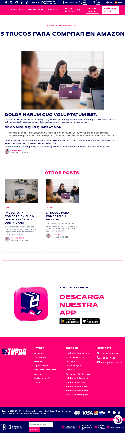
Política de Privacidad (77, 378)
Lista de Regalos (74, 366)
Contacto (38, 382)
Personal (54, 10)
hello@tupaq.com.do (109, 362)
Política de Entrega (75, 382)
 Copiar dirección (69, 427)
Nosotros (17, 10)
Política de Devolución (77, 391)
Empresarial (35, 10)
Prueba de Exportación (77, 353)
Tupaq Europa (69, 9)
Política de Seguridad (77, 386)
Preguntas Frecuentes (45, 370)
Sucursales (71, 370)
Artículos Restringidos (77, 395)
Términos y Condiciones (78, 374)
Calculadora (72, 361)
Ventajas (38, 374)
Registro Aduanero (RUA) (85, 427)
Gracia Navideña (42, 378)
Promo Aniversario (75, 357)
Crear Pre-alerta (99, 427)
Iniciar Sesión (93, 9)
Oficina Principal (107, 353)
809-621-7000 (106, 357)
